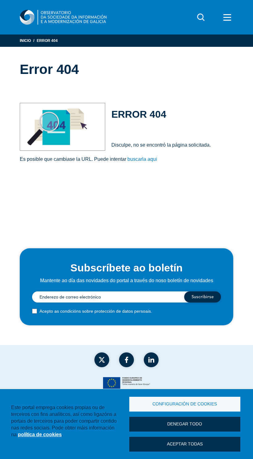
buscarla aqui (142, 159)
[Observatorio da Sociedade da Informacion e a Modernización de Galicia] (63, 17)
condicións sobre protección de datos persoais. (106, 311)
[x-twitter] (101, 359)
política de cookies (40, 434)
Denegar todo (184, 424)
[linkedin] (151, 359)
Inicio (25, 41)
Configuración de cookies (184, 404)
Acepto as (95, 311)
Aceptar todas (185, 444)
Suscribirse (203, 297)
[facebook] (126, 359)
